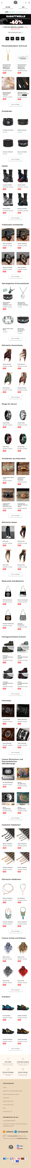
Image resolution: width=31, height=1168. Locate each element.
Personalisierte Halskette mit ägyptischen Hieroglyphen (7, 66)
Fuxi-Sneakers (6, 1015)
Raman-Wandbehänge (22, 783)
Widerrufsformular (8, 1101)
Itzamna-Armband (8, 151)
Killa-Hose (5, 541)
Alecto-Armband (22, 151)
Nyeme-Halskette (7, 898)
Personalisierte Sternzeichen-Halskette (7, 94)
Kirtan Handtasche (23, 600)
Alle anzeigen (15, 104)
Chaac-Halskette (22, 922)
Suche (4, 1087)
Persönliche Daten (8, 1104)
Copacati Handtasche (21, 624)
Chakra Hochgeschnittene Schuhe (23, 683)
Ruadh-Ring (21, 446)
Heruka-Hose (21, 564)
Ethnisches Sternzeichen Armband (21, 330)
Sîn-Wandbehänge (8, 782)
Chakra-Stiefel (21, 185)
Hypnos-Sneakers (7, 1039)
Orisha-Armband (22, 243)
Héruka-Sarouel (22, 387)
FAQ (4, 1108)
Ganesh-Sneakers (22, 1039)
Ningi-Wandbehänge (7, 808)
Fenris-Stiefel (6, 208)
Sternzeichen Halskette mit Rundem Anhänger (23, 304)
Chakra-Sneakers (22, 1015)
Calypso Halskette (8, 867)
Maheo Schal (6, 957)
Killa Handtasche (7, 600)
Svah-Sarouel (21, 364)
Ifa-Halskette (21, 898)
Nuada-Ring (6, 422)
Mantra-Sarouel (7, 364)
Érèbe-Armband (22, 130)
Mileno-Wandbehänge (22, 808)
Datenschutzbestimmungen (11, 1094)
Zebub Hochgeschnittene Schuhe (23, 657)
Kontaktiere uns (7, 1111)
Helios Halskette (22, 867)
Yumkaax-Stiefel (7, 185)
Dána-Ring (6, 446)
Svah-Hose (6, 564)
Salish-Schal (21, 957)
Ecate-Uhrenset (7, 743)
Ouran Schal (6, 980)
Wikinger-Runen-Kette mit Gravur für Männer (23, 94)
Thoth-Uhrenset (22, 743)
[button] (2, 2)
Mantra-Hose (21, 541)
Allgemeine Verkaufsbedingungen (12, 1091)
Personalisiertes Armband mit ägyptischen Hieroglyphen (22, 66)
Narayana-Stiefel (22, 208)
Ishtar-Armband (7, 243)
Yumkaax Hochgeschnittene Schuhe (8, 683)
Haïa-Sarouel (6, 387)
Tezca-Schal (21, 980)
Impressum (6, 1097)
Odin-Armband (22, 267)
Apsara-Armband (7, 267)
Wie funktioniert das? (14, 32)
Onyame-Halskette (8, 922)
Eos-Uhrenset (6, 719)
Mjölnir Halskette (7, 843)
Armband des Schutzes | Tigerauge (21, 479)
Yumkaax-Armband (8, 130)
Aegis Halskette (22, 843)
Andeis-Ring (21, 422)
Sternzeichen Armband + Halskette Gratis (7, 304)
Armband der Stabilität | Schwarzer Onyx (7, 505)
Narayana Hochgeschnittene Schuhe (8, 657)
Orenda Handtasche (8, 623)
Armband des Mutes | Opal (8, 478)
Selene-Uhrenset (22, 719)
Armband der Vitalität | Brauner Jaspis (23, 505)
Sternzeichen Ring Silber (8, 329)
